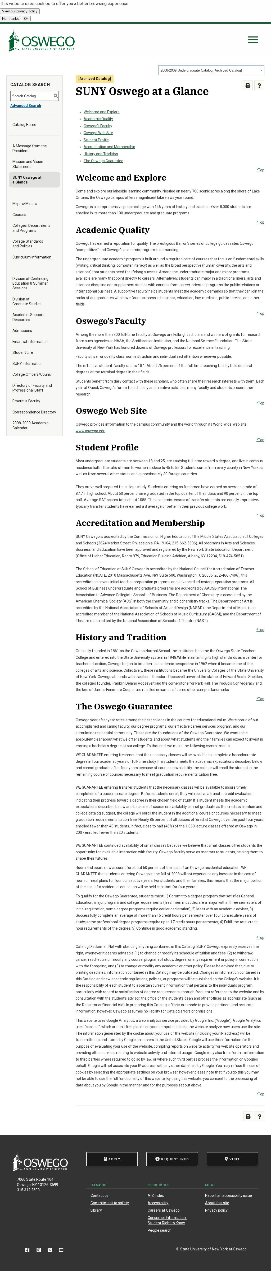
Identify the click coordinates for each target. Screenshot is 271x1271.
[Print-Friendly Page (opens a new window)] (248, 85)
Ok (26, 19)
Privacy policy (216, 1210)
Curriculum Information (31, 257)
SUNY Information (27, 363)
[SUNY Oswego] (40, 1169)
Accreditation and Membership (109, 147)
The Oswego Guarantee (103, 161)
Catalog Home (24, 125)
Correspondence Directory (34, 412)
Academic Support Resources (28, 317)
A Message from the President (29, 148)
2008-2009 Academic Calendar (30, 425)
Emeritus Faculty (26, 401)
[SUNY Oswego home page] (41, 40)
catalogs (56, 1142)
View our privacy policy (20, 11)
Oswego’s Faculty (98, 126)
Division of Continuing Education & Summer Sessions (30, 283)
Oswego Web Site (98, 133)
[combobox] (211, 70)
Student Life (22, 352)
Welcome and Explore (102, 112)
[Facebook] (27, 1250)
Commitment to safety (110, 1203)
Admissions (22, 330)
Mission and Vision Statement (27, 163)
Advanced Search (25, 105)
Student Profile (96, 140)
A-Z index (156, 1195)
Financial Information (30, 342)
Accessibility (158, 1203)
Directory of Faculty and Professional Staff (32, 387)
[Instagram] (39, 1250)
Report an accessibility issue (228, 1195)
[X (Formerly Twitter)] (50, 1250)
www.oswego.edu (90, 431)
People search (159, 1230)
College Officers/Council (32, 374)
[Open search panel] (253, 40)
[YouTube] (61, 1250)
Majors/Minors (24, 203)
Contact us (100, 1195)
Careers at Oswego (164, 1210)
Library (96, 1210)
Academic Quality (98, 119)
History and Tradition (101, 154)
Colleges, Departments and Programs (31, 227)
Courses (19, 215)
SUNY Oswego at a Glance (27, 179)
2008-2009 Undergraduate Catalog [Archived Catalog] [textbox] (201, 70)
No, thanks (10, 19)
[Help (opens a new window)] (259, 85)
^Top (260, 170)
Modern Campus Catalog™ (204, 1142)
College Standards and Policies (27, 243)
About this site (217, 1203)
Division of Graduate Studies (27, 301)
